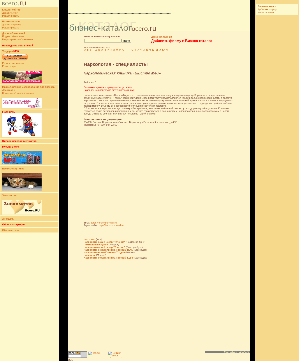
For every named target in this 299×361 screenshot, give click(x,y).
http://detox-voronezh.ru (111, 225)
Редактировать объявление (17, 39)
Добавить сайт (10, 12)
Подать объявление (13, 36)
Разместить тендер (13, 63)
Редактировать (10, 15)
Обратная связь (11, 230)
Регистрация (9, 66)
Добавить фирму (11, 24)
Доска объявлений (161, 36)
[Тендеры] (22, 82)
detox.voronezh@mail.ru (104, 222)
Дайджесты (8, 90)
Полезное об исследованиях (18, 93)
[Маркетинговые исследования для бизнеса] (22, 107)
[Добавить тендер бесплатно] (15, 60)
